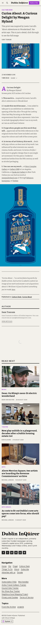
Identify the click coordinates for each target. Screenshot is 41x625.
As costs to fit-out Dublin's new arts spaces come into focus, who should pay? (20, 513)
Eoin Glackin (6, 440)
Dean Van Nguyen (8, 400)
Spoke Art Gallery (19, 172)
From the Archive (9, 607)
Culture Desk (7, 10)
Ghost (7, 618)
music (4, 389)
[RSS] (7, 552)
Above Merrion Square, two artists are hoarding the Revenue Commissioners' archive (20, 473)
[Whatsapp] (20, 552)
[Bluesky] (11, 552)
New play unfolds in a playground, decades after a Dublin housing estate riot (19, 433)
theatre (5, 427)
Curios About (27, 297)
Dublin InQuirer (12, 615)
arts (3, 467)
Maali (13, 618)
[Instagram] (16, 552)
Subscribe (34, 3)
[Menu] (3, 2)
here (13, 290)
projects (20, 607)
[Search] (7, 2)
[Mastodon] (24, 552)
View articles (7, 321)
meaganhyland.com (9, 178)
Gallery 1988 (14, 169)
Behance (29, 178)
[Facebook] (3, 552)
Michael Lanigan (8, 480)
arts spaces (6, 507)
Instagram (6, 181)
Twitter (15, 181)
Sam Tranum (6, 39)
